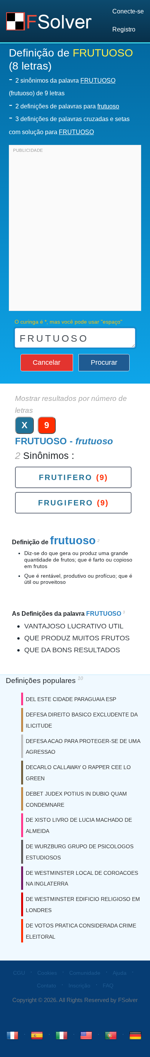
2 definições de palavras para (67, 106)
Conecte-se (128, 11)
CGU (19, 973)
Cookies (47, 973)
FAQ (108, 985)
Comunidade (84, 973)
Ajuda (120, 973)
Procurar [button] (104, 362)
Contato (46, 985)
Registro (123, 29)
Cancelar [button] (46, 362)
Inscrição (79, 985)
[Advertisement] (75, 230)
